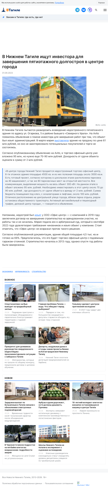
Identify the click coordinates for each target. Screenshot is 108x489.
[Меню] (105, 10)
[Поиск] (96, 10)
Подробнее (59, 3)
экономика (7, 271)
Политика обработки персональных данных (22, 483)
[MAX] (89, 10)
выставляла (62, 140)
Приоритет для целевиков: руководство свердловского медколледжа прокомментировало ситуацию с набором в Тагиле (20, 351)
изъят (38, 215)
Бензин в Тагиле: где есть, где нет (24, 17)
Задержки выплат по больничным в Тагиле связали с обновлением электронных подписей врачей (20, 406)
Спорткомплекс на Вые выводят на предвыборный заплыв (18, 306)
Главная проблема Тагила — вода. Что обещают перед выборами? (52, 306)
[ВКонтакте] (83, 10)
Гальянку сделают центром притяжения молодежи (85, 305)
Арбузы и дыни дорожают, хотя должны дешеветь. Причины (52, 405)
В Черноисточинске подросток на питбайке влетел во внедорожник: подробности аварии (20, 449)
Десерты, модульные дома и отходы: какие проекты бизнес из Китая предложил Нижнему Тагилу (54, 350)
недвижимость (22, 271)
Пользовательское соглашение (59, 483)
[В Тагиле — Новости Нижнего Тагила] (35, 10)
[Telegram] (77, 10)
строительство (39, 271)
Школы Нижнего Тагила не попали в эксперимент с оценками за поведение (51, 447)
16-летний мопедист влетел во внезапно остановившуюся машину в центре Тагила (87, 405)
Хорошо (101, 3)
